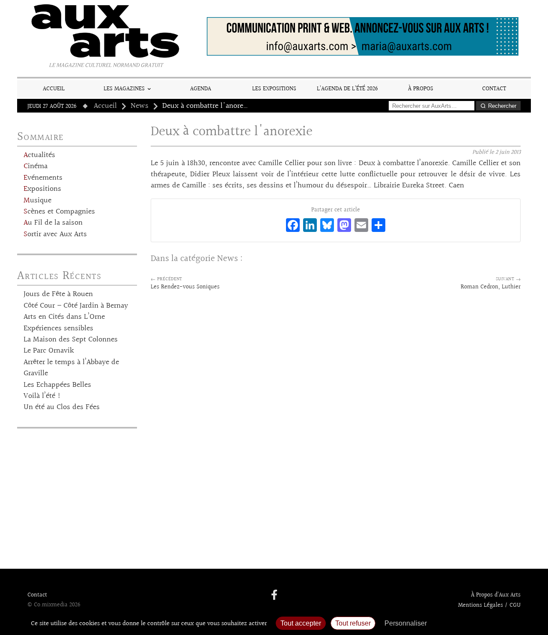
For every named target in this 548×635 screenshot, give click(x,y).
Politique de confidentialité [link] (477, 623)
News (140, 106)
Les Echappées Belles (57, 385)
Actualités (39, 155)
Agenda (200, 89)
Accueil (54, 89)
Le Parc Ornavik (49, 351)
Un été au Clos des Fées (62, 407)
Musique (37, 200)
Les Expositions (274, 89)
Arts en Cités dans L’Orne (64, 317)
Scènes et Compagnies (59, 211)
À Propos (420, 89)
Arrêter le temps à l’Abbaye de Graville (71, 368)
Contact (494, 89)
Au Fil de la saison (53, 222)
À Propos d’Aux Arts (496, 595)
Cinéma (36, 166)
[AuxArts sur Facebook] (274, 596)
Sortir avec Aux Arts (55, 234)
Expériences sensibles (58, 329)
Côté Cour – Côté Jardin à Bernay (76, 306)
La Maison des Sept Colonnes (71, 340)
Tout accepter (300, 623)
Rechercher (502, 106)
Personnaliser (405, 623)
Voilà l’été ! (42, 396)
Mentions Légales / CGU (489, 605)
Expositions (42, 189)
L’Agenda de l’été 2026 (347, 89)
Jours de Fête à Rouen (58, 294)
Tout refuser (353, 623)
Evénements (43, 178)
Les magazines (124, 89)
